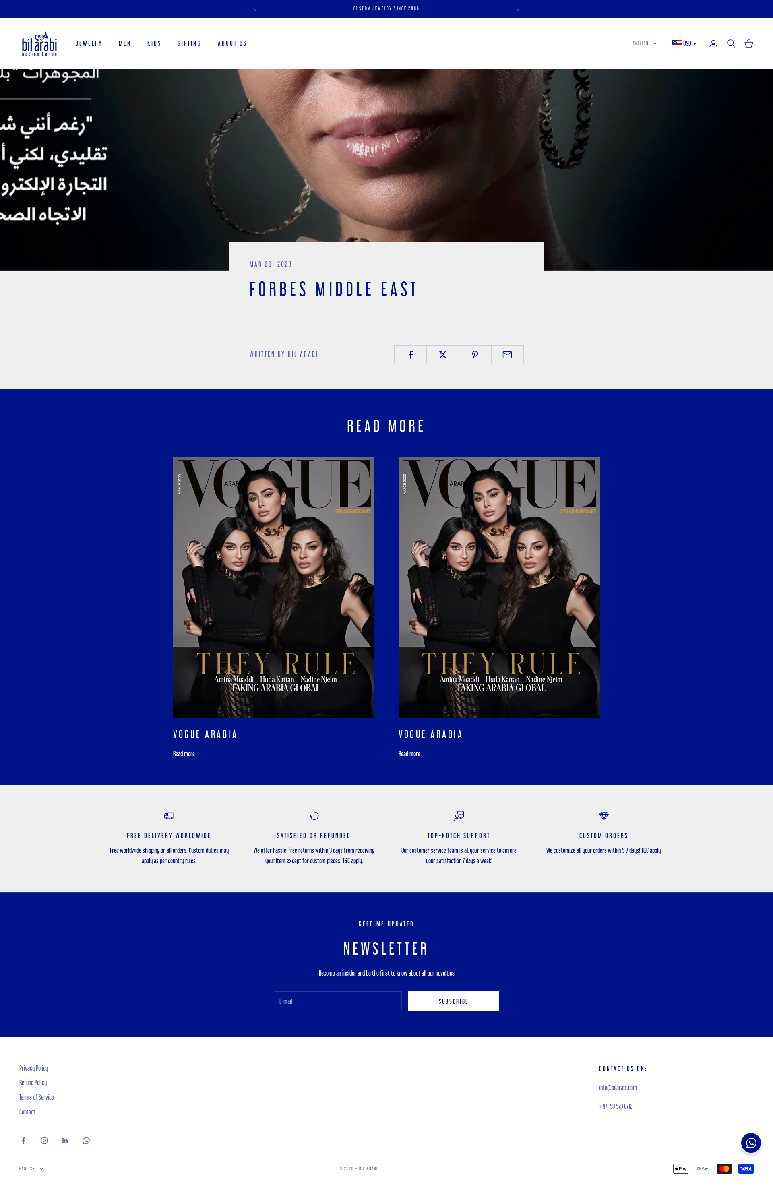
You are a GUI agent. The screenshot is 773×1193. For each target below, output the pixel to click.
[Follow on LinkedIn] (65, 1141)
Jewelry (89, 43)
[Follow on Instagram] (44, 1141)
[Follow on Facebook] (23, 1141)
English (641, 43)
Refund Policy (33, 1082)
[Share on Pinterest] (475, 355)
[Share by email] (507, 355)
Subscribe (454, 1001)
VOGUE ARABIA (205, 734)
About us (232, 43)
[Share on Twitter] (443, 355)
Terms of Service (36, 1097)
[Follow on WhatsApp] (86, 1141)
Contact (27, 1112)
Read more (184, 753)
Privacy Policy (33, 1068)
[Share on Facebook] (410, 355)
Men (125, 43)
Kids (154, 43)
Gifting (189, 43)
